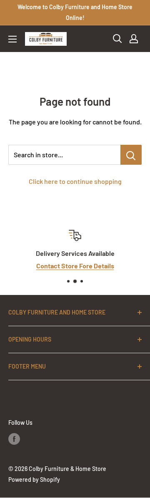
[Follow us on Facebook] (14, 438)
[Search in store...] (131, 155)
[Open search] (117, 38)
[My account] (134, 38)
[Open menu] (12, 39)
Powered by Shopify (34, 479)
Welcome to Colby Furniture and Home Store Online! (75, 12)
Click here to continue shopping (75, 181)
